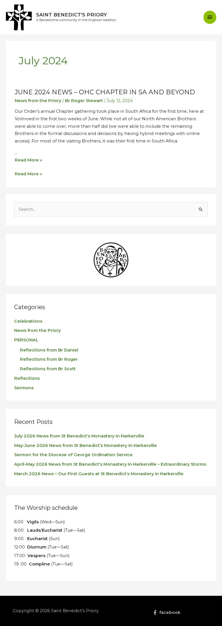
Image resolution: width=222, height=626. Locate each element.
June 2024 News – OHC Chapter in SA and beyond (105, 92)
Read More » (28, 160)
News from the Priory (38, 100)
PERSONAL (26, 340)
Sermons (24, 387)
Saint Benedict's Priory (71, 15)
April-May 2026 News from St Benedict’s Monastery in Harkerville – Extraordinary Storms (110, 464)
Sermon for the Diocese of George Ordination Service (73, 454)
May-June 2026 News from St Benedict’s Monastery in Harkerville (85, 445)
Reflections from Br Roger (49, 359)
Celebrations (28, 321)
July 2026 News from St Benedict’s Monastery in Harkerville (79, 436)
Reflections (27, 378)
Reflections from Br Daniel (49, 350)
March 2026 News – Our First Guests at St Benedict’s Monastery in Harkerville (99, 473)
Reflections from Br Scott (48, 368)
